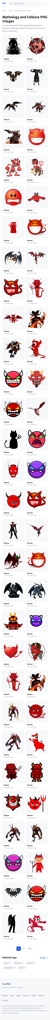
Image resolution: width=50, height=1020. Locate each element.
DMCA (33, 995)
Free (6, 984)
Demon (30, 963)
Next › (30, 948)
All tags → (44, 958)
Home (4, 10)
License (26, 995)
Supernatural (9, 968)
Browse (5, 995)
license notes (42, 1011)
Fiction (7, 963)
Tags (10, 10)
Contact (5, 1000)
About (18, 995)
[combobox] (29, 3)
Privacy (41, 995)
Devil (22, 968)
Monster (19, 963)
